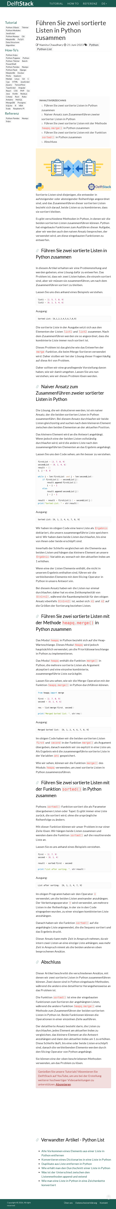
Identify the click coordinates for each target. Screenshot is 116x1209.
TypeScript (11, 88)
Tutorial (56, 3)
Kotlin (15, 93)
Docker (21, 73)
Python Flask (11, 70)
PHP (22, 90)
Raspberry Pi (18, 108)
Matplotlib (10, 39)
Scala (8, 108)
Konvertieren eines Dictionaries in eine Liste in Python (76, 1159)
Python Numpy (12, 36)
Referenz (90, 3)
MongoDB (10, 102)
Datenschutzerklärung (86, 1202)
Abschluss (50, 141)
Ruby (24, 96)
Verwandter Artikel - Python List (72, 1139)
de (103, 3)
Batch (24, 61)
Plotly (8, 76)
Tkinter (25, 27)
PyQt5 (21, 39)
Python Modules (13, 30)
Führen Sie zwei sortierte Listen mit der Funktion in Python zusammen (73, 789)
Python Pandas (12, 67)
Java (8, 93)
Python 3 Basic (12, 27)
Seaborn (17, 76)
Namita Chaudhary (51, 44)
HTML (15, 82)
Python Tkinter (13, 61)
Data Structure (12, 42)
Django (23, 70)
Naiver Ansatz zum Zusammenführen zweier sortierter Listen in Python (70, 393)
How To (73, 3)
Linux (17, 79)
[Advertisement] (76, 74)
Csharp (9, 96)
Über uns (68, 1202)
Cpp (8, 82)
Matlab (9, 79)
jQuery (9, 85)
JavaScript (10, 33)
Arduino (9, 99)
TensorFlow (20, 85)
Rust (17, 96)
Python (26, 58)
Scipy (8, 121)
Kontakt (104, 1202)
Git (23, 36)
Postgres (22, 102)
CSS (16, 90)
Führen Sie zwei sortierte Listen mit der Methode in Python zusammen (73, 622)
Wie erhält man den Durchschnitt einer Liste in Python (75, 1168)
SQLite (9, 105)
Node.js (24, 93)
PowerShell (11, 64)
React (8, 90)
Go (28, 90)
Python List (44, 49)
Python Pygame (13, 58)
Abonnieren (63, 1084)
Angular (21, 88)
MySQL (19, 99)
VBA (21, 105)
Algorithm (10, 45)
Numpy (25, 67)
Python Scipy (12, 55)
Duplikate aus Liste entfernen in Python (66, 1163)
